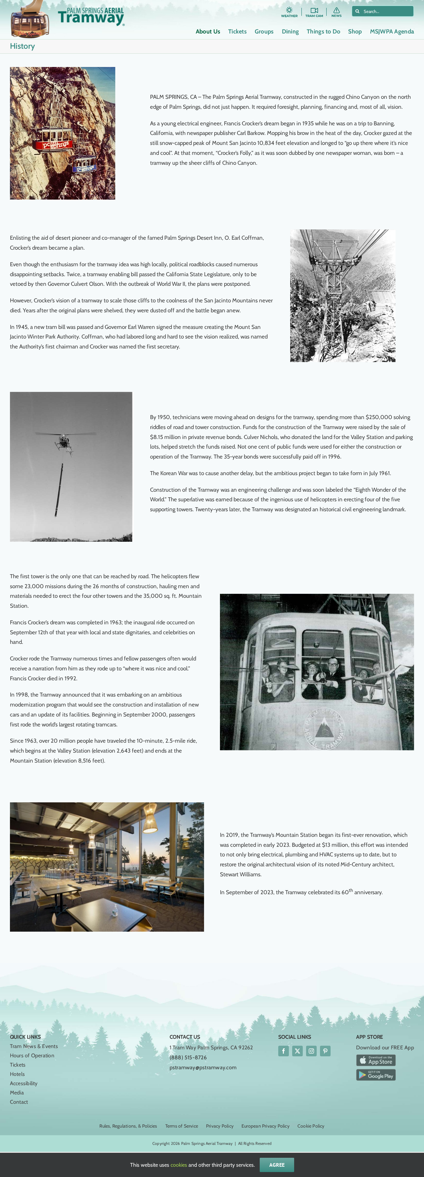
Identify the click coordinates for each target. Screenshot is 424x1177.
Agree (277, 1164)
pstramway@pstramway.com (203, 1067)
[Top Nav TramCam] (314, 8)
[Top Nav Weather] (289, 8)
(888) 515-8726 (188, 1057)
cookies (179, 1165)
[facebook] (283, 1051)
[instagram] (311, 1051)
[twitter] (297, 1051)
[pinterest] (325, 1051)
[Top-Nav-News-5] (339, 8)
